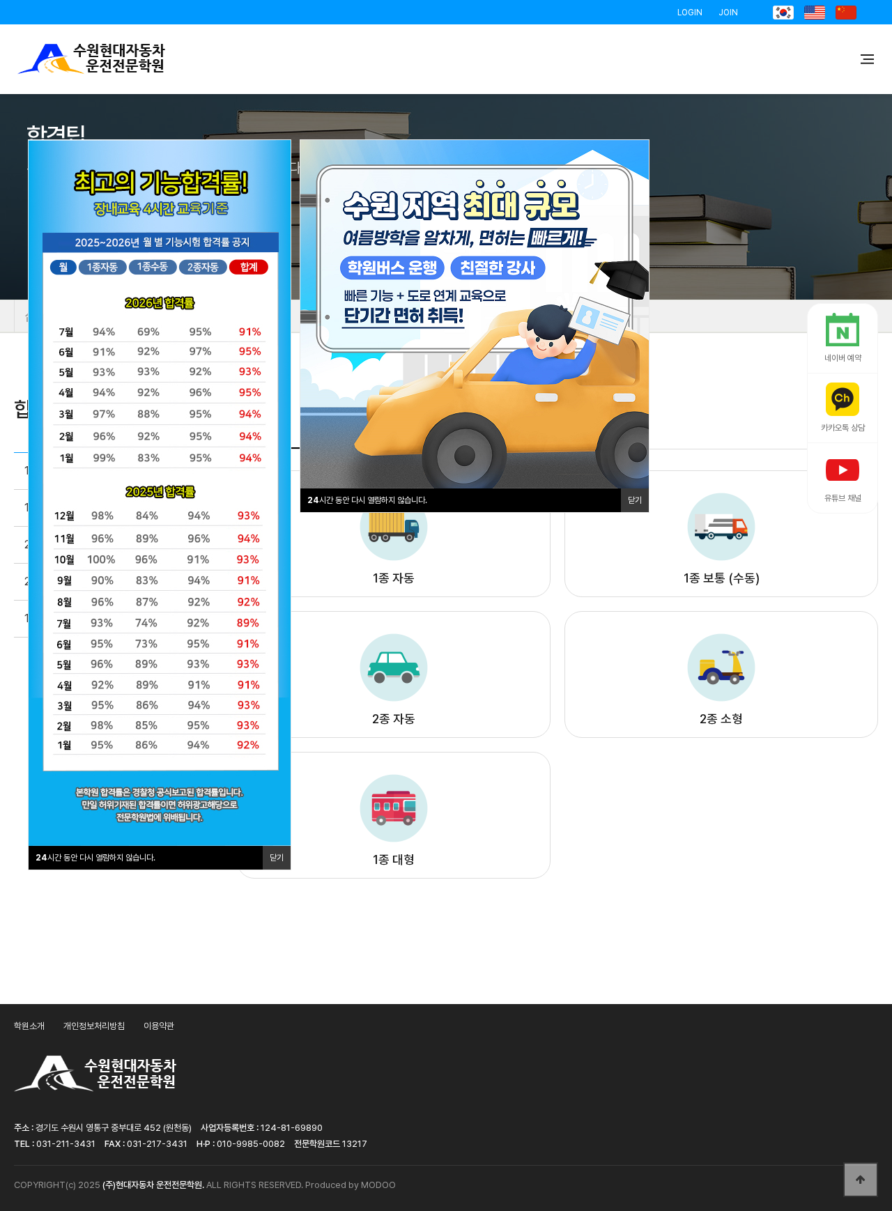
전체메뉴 (867, 59)
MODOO (378, 1185)
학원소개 (29, 1026)
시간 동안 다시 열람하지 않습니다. (367, 500)
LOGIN (689, 12)
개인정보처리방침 (94, 1026)
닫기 (635, 500)
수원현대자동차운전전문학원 (91, 59)
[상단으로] (860, 1179)
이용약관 (159, 1026)
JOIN (728, 12)
